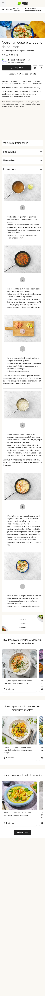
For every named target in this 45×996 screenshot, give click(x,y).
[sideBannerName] (22, 123)
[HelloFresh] (22, 3)
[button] (22, 151)
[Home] (3, 9)
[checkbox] (2, 55)
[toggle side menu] (3, 3)
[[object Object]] (35, 68)
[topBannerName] (22, 16)
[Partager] (41, 68)
